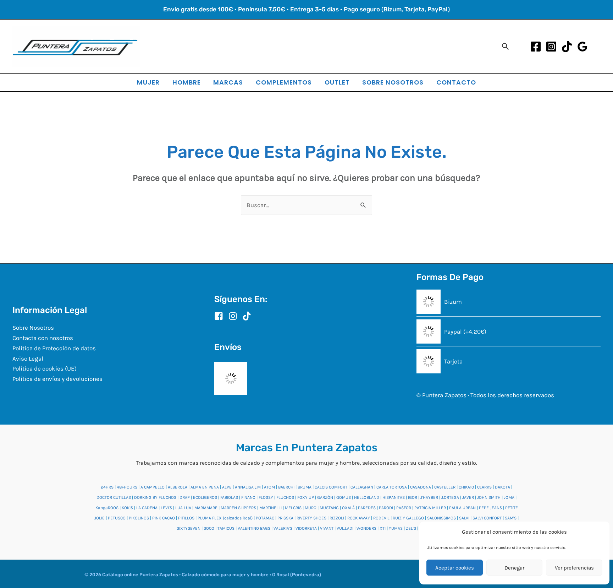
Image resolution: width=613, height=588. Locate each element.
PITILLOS (186, 518)
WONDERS (366, 528)
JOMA (509, 497)
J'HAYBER (429, 497)
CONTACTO (456, 82)
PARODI (386, 507)
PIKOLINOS (139, 518)
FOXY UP (305, 497)
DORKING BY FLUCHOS (155, 497)
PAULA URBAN (462, 507)
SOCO (209, 528)
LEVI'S (166, 507)
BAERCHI (286, 487)
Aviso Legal (27, 358)
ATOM (269, 487)
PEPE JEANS (490, 507)
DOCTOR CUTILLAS (113, 497)
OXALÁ (348, 507)
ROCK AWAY (358, 518)
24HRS (107, 487)
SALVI (464, 518)
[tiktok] (248, 316)
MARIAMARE (205, 507)
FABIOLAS (229, 497)
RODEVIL (381, 518)
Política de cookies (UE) (44, 368)
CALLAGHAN (361, 487)
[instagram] (234, 316)
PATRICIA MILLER (430, 507)
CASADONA (420, 487)
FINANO (248, 497)
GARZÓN (325, 497)
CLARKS (484, 487)
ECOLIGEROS (205, 497)
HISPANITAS (393, 497)
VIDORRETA (306, 528)
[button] (505, 46)
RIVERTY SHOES (311, 518)
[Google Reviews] (582, 46)
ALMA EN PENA (204, 487)
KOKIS (127, 507)
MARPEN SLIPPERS (238, 507)
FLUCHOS (285, 497)
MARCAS (228, 82)
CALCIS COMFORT (331, 487)
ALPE (227, 487)
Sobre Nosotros (33, 327)
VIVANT (326, 528)
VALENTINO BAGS (254, 528)
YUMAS (396, 528)
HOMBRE (186, 82)
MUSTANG (329, 507)
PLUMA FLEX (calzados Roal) (225, 518)
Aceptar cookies (454, 568)
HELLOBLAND (366, 497)
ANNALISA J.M (248, 487)
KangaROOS (106, 507)
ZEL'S (411, 528)
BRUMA (304, 487)
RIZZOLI (337, 518)
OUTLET (337, 82)
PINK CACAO (163, 518)
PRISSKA (285, 518)
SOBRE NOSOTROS (393, 82)
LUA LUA (183, 507)
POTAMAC (265, 518)
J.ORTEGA (450, 497)
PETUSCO (117, 518)
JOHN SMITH (489, 497)
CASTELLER (444, 487)
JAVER (468, 497)
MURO (310, 507)
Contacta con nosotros (42, 337)
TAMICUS (225, 528)
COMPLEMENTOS (284, 82)
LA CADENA (147, 507)
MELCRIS (293, 507)
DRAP (185, 497)
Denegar (514, 568)
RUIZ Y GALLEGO (408, 518)
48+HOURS (127, 487)
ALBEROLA (177, 487)
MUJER (148, 82)
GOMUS (343, 497)
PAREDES (367, 507)
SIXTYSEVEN (188, 528)
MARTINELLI (270, 507)
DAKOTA (502, 487)
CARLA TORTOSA (391, 487)
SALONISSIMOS (441, 518)
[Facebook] (535, 46)
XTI (383, 528)
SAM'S (511, 518)
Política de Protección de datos (54, 348)
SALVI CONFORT (487, 518)
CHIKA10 (466, 487)
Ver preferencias (574, 568)
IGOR (412, 497)
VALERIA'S (283, 528)
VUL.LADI (345, 528)
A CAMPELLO (152, 487)
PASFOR (403, 507)
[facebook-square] (220, 316)
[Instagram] (551, 46)
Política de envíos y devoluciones (57, 378)
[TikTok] (567, 46)
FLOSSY (266, 497)
